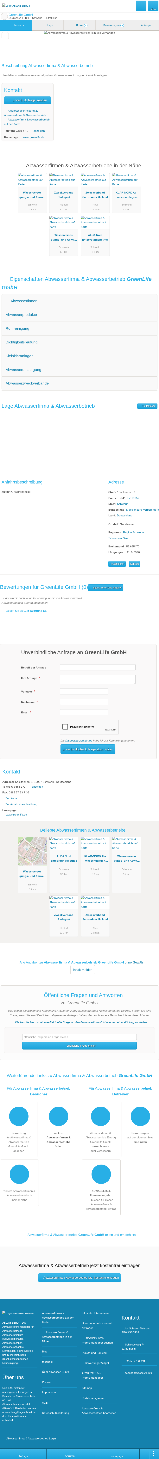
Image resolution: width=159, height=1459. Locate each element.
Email (25, 712)
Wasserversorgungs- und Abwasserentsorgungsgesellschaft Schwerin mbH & (32, 195)
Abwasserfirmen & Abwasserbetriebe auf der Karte (58, 1318)
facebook (47, 1361)
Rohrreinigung (17, 328)
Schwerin (122, 503)
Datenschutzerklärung (78, 740)
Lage (49, 25)
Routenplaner (148, 406)
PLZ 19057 (132, 498)
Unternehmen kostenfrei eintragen (96, 1325)
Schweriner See (118, 538)
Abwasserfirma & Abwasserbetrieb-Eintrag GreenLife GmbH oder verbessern (101, 1141)
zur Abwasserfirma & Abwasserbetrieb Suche (4, 16)
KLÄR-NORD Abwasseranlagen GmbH (126, 195)
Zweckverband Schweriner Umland (95, 195)
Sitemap (87, 1387)
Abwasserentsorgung (23, 370)
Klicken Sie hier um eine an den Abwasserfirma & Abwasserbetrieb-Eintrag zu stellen (81, 1022)
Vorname (27, 691)
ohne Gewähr (134, 962)
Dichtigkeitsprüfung (22, 342)
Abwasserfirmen (23, 301)
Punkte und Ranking (94, 1352)
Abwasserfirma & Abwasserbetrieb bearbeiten (99, 1410)
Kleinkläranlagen (20, 356)
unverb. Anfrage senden (29, 100)
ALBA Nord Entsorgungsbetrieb (95, 237)
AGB (45, 1402)
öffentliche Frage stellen (81, 1045)
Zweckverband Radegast (63, 195)
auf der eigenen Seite (140, 1137)
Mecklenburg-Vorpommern (142, 509)
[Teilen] (144, 1454)
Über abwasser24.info (55, 1371)
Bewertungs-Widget (97, 1362)
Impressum (49, 1392)
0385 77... (22, 130)
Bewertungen (113, 25)
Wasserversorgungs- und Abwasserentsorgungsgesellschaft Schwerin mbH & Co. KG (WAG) (64, 238)
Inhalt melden (82, 970)
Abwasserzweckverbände (27, 383)
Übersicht (18, 25)
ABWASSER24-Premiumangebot (151, 169)
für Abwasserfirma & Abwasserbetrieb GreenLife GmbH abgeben (18, 1141)
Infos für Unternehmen (96, 1313)
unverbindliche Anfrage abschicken (88, 749)
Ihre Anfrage (29, 678)
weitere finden (59, 1139)
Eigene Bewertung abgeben (107, 587)
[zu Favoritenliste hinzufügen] (5, 35)
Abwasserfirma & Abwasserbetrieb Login (31, 1438)
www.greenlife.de (33, 137)
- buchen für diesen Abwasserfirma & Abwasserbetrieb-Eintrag (101, 1199)
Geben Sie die (26, 610)
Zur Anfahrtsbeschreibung (21, 804)
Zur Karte (11, 798)
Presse (46, 1382)
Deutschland (124, 515)
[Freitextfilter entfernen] (141, 6)
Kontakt (134, 563)
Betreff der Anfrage (33, 667)
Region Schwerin (133, 532)
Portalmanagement (93, 1398)
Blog (45, 1351)
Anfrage (145, 25)
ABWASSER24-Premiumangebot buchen (97, 1340)
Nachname (28, 702)
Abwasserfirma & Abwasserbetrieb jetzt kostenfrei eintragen (81, 1277)
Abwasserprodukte (21, 315)
